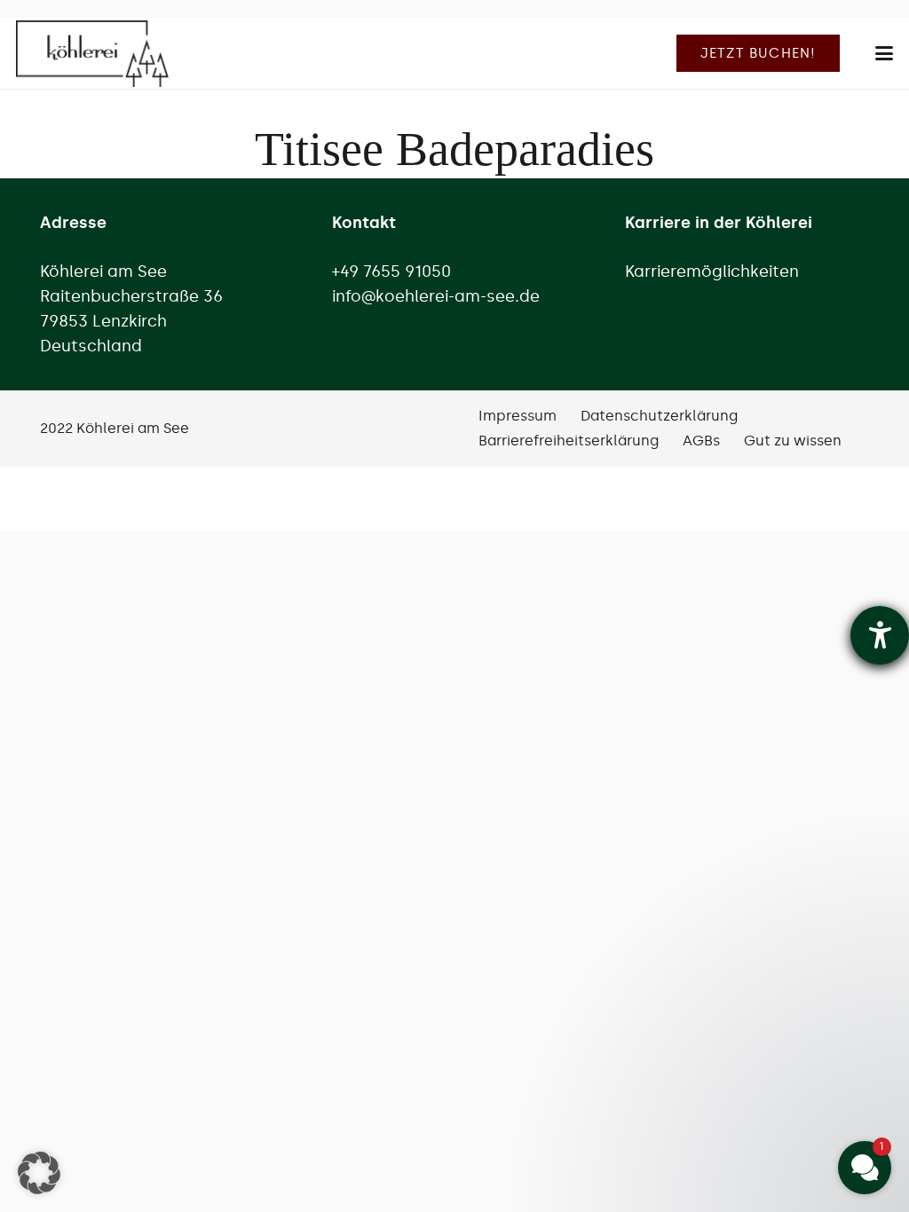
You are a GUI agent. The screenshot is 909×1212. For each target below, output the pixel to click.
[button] (884, 53)
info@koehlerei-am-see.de (436, 296)
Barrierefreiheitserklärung (568, 440)
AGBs (701, 440)
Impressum (517, 415)
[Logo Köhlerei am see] (92, 53)
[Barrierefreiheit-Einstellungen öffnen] (879, 635)
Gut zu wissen (793, 440)
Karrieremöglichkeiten (712, 271)
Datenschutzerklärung (659, 415)
